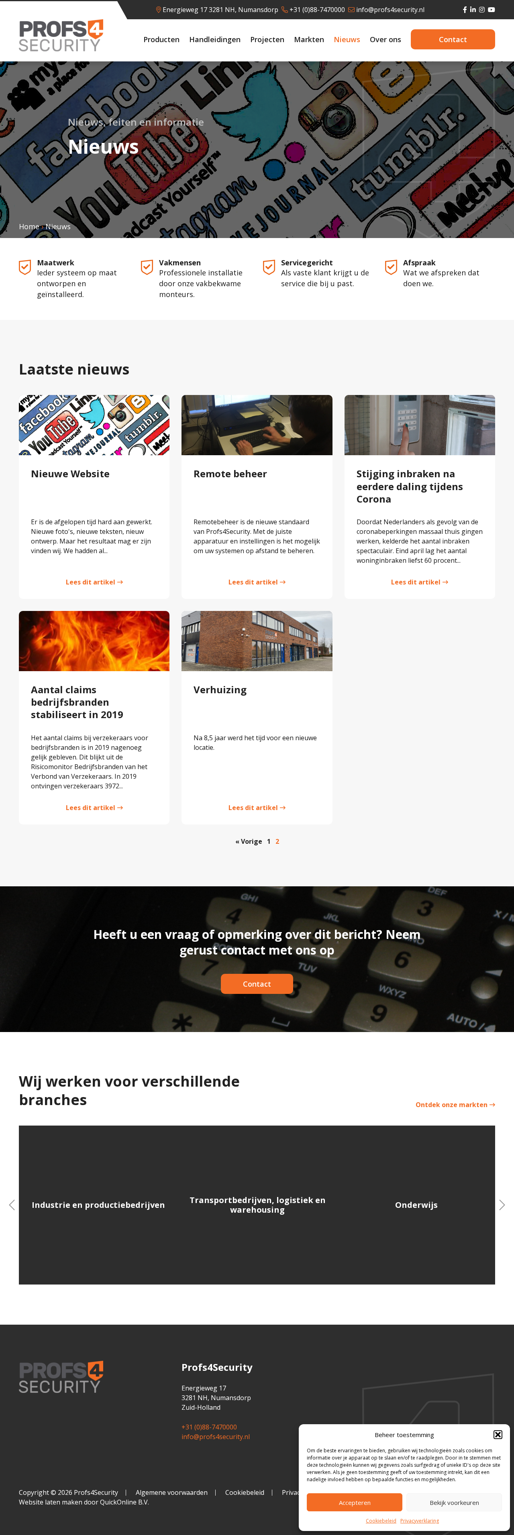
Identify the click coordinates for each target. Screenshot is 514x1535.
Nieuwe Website (70, 473)
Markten (309, 39)
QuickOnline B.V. (124, 1502)
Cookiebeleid (381, 1520)
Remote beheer (230, 473)
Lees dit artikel (90, 582)
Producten (161, 39)
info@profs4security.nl (390, 9)
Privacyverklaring (419, 1520)
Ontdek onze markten (451, 1104)
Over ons (385, 39)
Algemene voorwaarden (172, 1492)
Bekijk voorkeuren (454, 1502)
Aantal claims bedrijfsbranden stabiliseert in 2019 (77, 702)
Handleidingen (215, 39)
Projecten (267, 39)
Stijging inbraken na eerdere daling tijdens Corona (410, 486)
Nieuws (347, 39)
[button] (498, 1435)
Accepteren (355, 1502)
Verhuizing (220, 689)
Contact (453, 39)
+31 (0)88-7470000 (317, 9)
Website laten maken (50, 1502)
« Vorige (248, 841)
